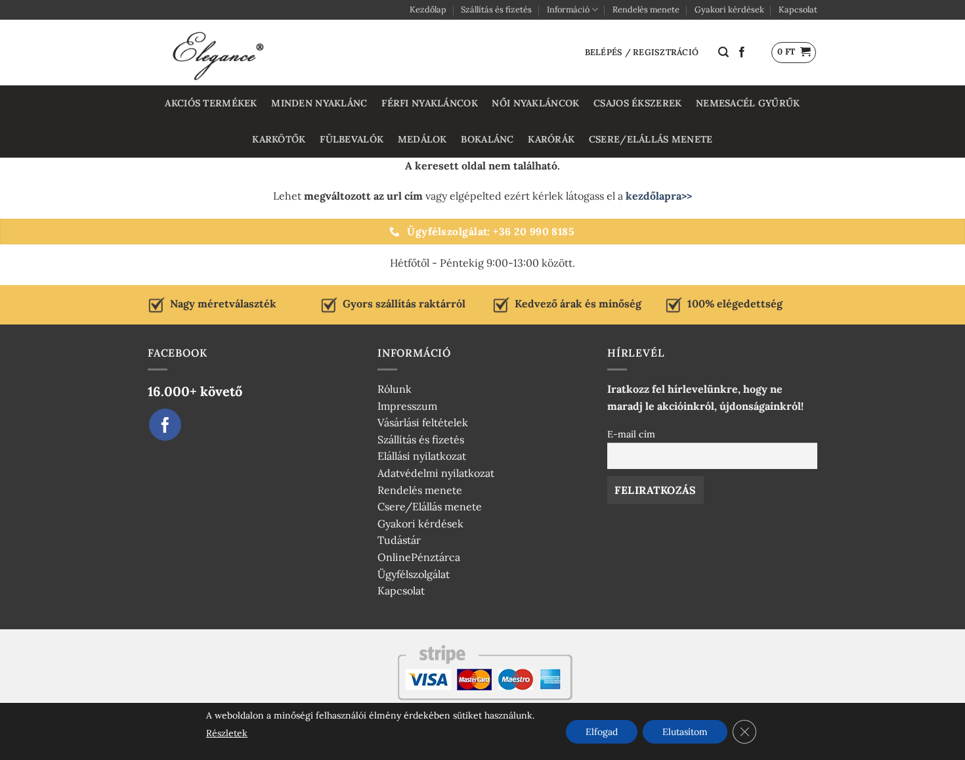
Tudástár (399, 540)
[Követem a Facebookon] (742, 52)
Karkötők (278, 139)
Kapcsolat (798, 9)
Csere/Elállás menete (651, 139)
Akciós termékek (211, 103)
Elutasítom (685, 732)
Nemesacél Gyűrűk (748, 103)
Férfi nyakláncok (429, 103)
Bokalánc (487, 139)
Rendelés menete (645, 9)
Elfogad (602, 732)
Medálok (422, 139)
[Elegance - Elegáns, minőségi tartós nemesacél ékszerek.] (220, 52)
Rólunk (394, 388)
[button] (723, 52)
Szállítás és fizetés (496, 9)
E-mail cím (631, 434)
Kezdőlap (428, 9)
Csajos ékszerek (637, 103)
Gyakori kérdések (729, 9)
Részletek (226, 733)
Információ (568, 9)
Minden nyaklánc (319, 103)
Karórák (551, 139)
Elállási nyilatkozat (421, 455)
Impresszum (407, 406)
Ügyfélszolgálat (413, 574)
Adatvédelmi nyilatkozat (435, 473)
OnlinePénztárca (418, 557)
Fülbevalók (351, 139)
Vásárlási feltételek (422, 422)
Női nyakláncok (535, 103)
